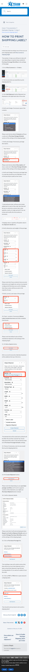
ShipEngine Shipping (7, 30)
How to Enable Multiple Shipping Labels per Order (20, 637)
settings (17, 665)
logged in (13, 648)
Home (3, 28)
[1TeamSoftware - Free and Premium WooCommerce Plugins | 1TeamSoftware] (14, 4)
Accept (4, 669)
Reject (11, 669)
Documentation (11, 28)
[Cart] (26, 4)
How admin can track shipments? (8, 637)
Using (16, 30)
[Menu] (2, 4)
